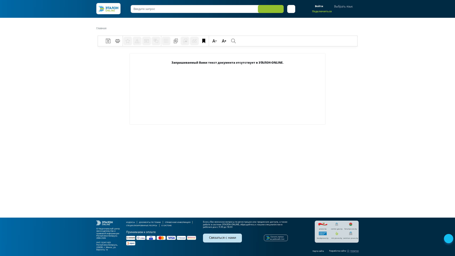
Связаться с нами (222, 237)
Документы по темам (150, 222)
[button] (291, 9)
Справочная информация (177, 222)
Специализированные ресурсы (141, 225)
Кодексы (130, 222)
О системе (166, 225)
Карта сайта (318, 251)
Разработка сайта (337, 250)
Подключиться (322, 11)
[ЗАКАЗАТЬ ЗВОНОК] (449, 239)
